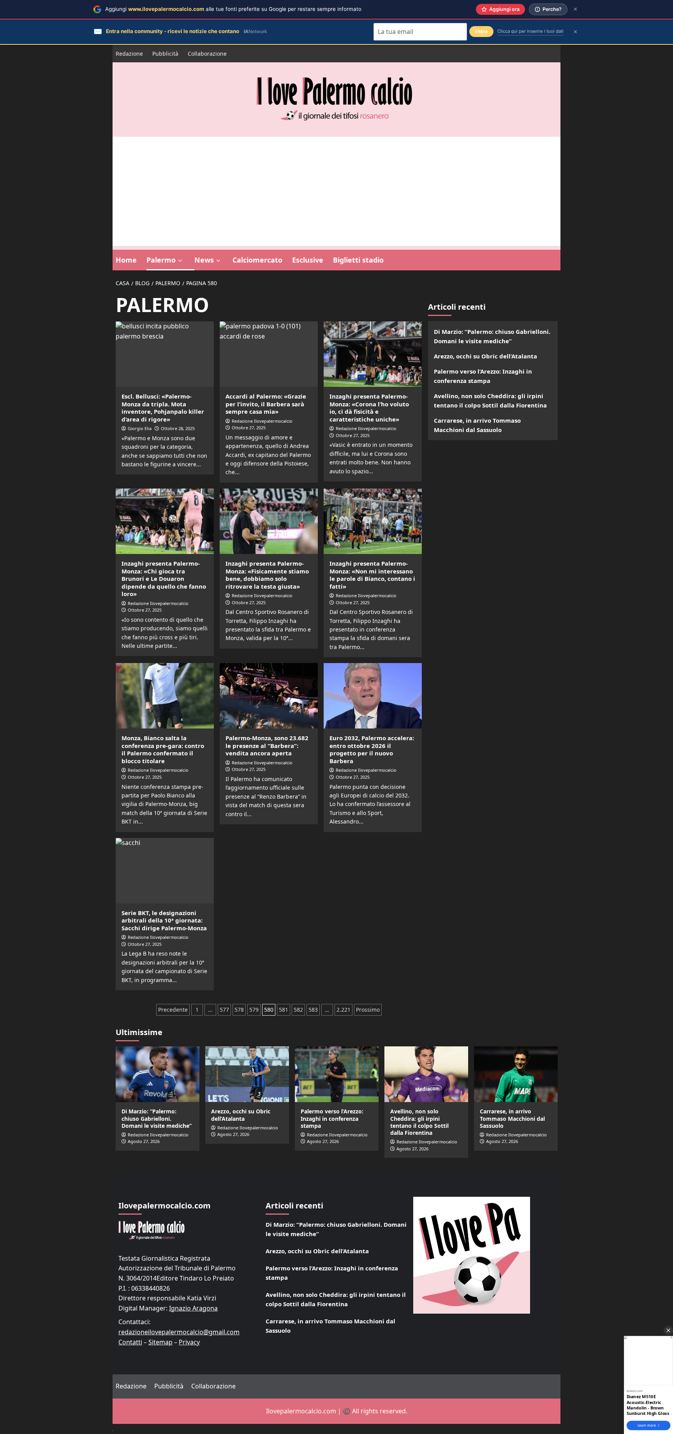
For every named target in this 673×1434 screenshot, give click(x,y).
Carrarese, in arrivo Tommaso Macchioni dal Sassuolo (477, 425)
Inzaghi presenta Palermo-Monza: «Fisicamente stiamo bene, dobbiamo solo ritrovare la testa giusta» (267, 574)
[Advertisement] (336, 191)
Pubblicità (165, 53)
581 (283, 1009)
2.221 (343, 1009)
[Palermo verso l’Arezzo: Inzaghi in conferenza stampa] (337, 1074)
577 (224, 1009)
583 (313, 1009)
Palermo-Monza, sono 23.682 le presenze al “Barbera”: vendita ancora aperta (267, 745)
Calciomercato (257, 260)
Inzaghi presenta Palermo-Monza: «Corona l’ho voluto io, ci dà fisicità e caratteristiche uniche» (369, 407)
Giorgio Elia (140, 428)
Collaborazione (207, 53)
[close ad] (668, 1330)
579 (254, 1009)
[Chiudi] (575, 9)
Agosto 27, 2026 (144, 1141)
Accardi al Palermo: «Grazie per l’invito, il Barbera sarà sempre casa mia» (266, 403)
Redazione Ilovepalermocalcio (262, 421)
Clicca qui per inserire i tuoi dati (530, 31)
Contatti (130, 1342)
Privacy (189, 1342)
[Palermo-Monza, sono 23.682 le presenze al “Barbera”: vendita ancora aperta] (269, 695)
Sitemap (160, 1342)
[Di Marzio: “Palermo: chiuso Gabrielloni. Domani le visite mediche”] (157, 1074)
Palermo (161, 260)
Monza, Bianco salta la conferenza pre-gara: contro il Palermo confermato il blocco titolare (163, 749)
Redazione (129, 53)
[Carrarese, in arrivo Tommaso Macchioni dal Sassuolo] (516, 1074)
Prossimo (368, 1009)
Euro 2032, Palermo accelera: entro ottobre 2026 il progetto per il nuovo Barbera (371, 749)
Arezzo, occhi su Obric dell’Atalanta (485, 356)
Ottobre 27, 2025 (249, 427)
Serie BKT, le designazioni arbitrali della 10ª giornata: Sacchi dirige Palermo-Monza (164, 920)
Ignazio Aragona (193, 1308)
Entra (481, 31)
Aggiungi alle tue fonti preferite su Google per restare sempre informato (233, 9)
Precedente (173, 1009)
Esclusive (307, 260)
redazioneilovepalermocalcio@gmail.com (179, 1332)
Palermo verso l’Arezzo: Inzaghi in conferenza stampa (483, 376)
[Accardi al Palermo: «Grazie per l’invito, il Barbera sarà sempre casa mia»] (269, 354)
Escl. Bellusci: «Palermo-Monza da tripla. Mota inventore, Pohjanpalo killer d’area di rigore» (163, 407)
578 (239, 1009)
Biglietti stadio (358, 260)
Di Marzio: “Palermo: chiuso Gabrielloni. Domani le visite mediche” (492, 336)
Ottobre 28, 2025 (178, 428)
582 (298, 1009)
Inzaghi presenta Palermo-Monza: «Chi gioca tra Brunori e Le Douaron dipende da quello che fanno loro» (164, 578)
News (204, 260)
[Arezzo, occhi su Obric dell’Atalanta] (247, 1074)
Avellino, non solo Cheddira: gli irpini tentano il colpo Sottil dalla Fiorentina (490, 400)
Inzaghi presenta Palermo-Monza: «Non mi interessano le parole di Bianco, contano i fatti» (372, 574)
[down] (180, 260)
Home (126, 260)
